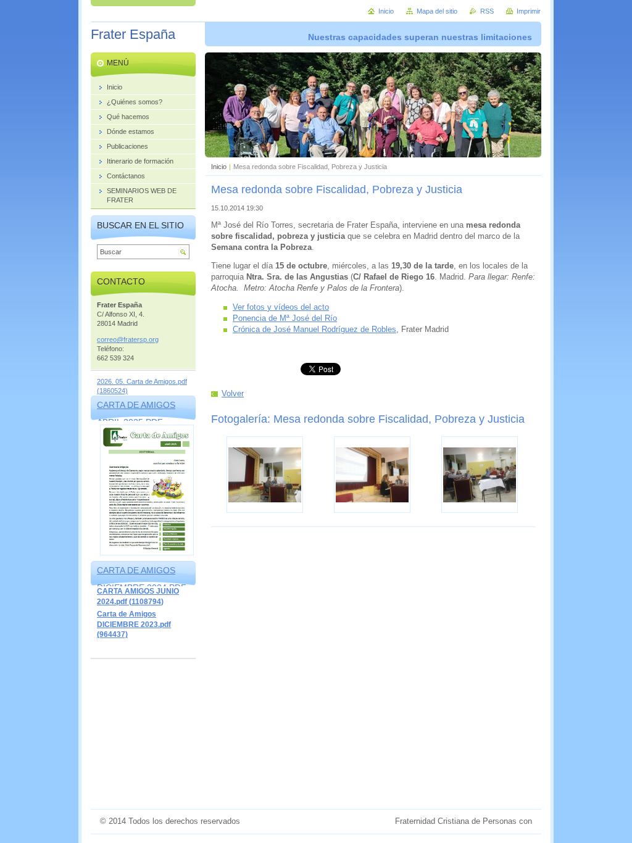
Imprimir (529, 11)
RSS (487, 11)
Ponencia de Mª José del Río (285, 318)
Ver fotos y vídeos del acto (281, 307)
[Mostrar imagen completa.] (265, 474)
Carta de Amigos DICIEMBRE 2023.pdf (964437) (134, 624)
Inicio (219, 166)
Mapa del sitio (437, 11)
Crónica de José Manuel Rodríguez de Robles (314, 329)
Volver (233, 393)
